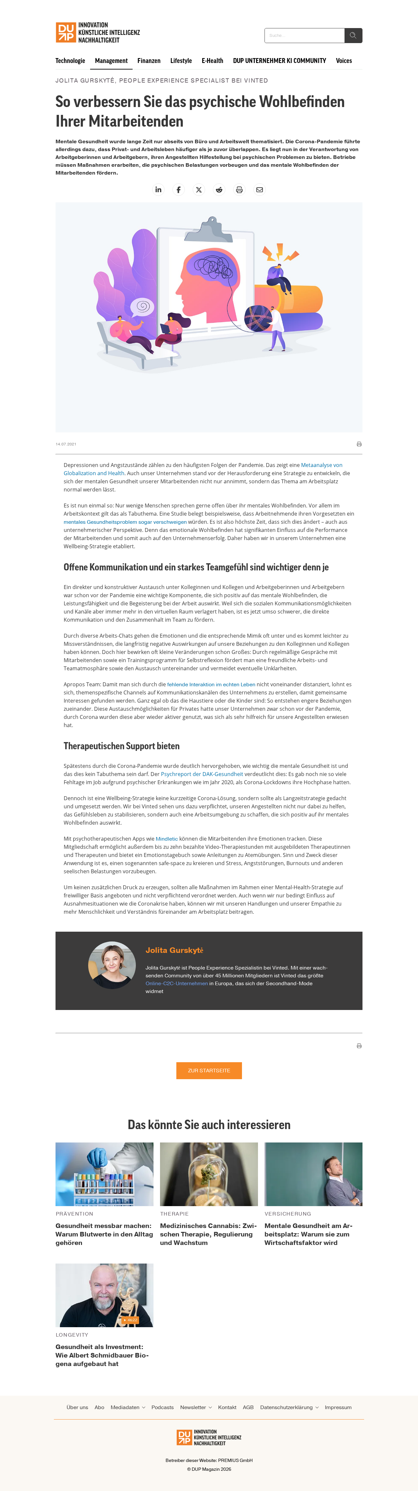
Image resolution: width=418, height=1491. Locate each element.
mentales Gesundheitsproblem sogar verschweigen (125, 522)
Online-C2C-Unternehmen (177, 983)
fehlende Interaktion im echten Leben (211, 684)
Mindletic (167, 839)
